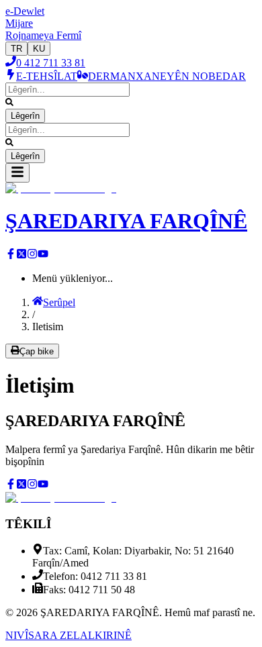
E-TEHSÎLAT (46, 76)
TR (16, 49)
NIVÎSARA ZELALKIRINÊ (68, 635)
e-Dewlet (24, 11)
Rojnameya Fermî (43, 35)
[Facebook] (10, 255)
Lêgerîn (25, 116)
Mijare (19, 23)
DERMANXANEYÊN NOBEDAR (167, 76)
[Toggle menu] (17, 173)
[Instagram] (32, 255)
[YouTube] (43, 255)
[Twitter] (21, 255)
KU (39, 49)
